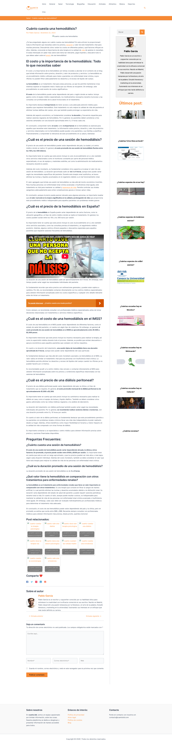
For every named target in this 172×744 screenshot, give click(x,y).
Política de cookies (75, 720)
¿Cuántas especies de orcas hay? (131, 182)
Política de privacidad (76, 715)
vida (83, 50)
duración (69, 45)
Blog (69, 723)
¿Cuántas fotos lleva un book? (130, 141)
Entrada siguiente (93, 616)
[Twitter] (32, 582)
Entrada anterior (36, 616)
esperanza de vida (69, 187)
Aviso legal (72, 717)
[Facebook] (27, 582)
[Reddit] (45, 582)
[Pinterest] (36, 582)
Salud (28, 18)
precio (48, 55)
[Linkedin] (41, 582)
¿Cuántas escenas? (131, 431)
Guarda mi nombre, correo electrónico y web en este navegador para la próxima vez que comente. (66, 668)
